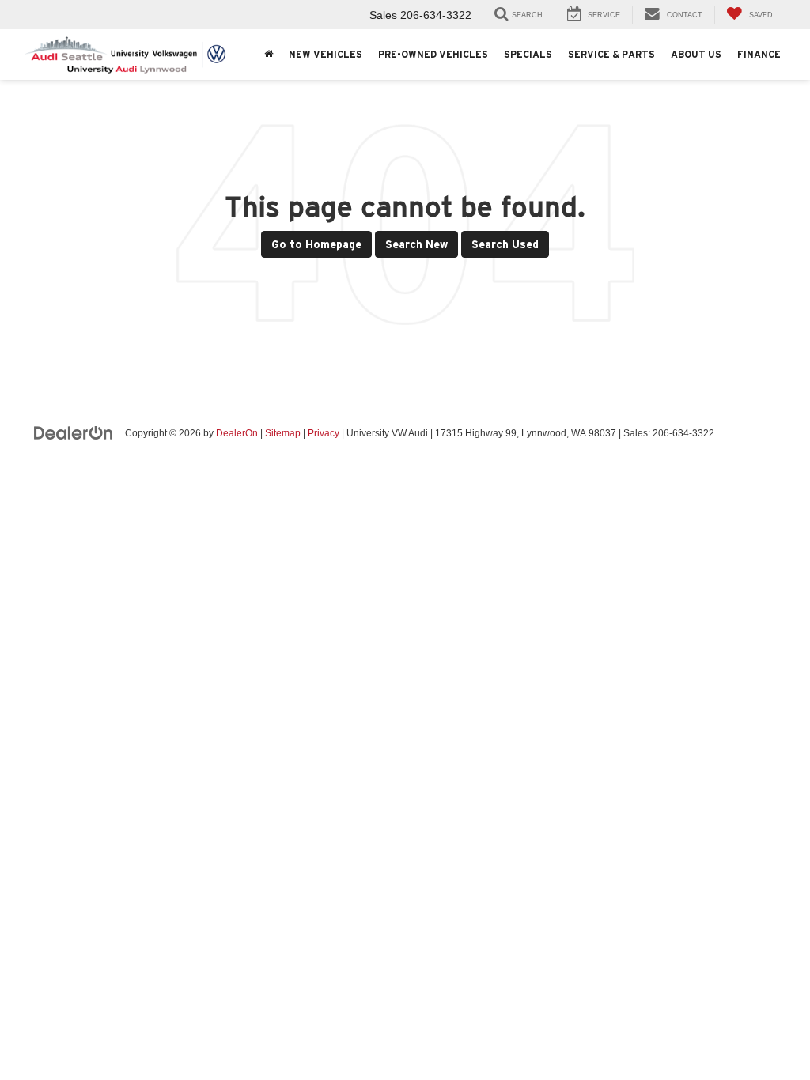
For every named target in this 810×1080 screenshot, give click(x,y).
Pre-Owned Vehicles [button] (433, 54)
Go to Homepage (316, 244)
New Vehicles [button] (325, 54)
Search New (416, 244)
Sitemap (283, 433)
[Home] (268, 54)
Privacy (323, 433)
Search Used (505, 244)
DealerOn (237, 433)
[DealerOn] (73, 432)
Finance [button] (759, 54)
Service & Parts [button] (611, 54)
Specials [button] (528, 54)
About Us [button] (696, 54)
